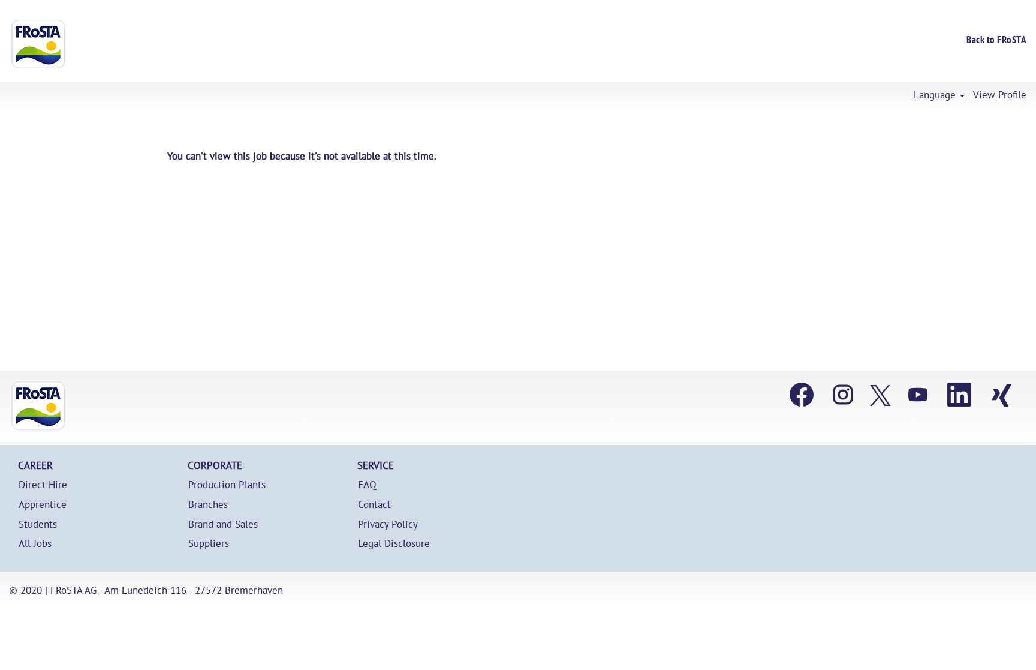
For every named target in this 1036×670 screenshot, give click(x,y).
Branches (208, 504)
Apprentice (43, 504)
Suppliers (208, 543)
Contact (374, 504)
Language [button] (936, 95)
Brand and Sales (223, 524)
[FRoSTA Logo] (38, 44)
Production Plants (227, 485)
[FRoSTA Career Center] (38, 406)
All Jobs (35, 543)
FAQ (367, 485)
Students (38, 524)
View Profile (999, 95)
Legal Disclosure (394, 543)
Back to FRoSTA (996, 39)
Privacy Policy (388, 524)
